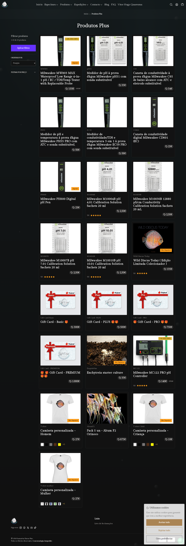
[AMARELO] (59, 444)
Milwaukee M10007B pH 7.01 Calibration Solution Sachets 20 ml (57, 264)
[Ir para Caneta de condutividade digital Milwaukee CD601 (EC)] (153, 112)
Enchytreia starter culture (105, 372)
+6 (156, 444)
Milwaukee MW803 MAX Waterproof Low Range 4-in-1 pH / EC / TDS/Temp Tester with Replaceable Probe (60, 78)
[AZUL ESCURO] (51, 504)
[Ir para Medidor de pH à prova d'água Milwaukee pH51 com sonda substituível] (107, 51)
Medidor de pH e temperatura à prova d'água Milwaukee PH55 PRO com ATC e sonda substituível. (59, 139)
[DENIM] (59, 504)
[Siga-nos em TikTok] (35, 527)
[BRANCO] (42, 444)
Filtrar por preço (19, 72)
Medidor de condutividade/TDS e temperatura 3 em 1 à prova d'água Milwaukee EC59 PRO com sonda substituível (107, 141)
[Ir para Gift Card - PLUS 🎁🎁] (107, 300)
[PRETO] (46, 444)
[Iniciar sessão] (177, 4)
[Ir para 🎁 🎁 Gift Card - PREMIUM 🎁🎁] (60, 351)
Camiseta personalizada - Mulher (58, 491)
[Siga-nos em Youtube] (31, 527)
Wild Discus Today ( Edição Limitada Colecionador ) (152, 262)
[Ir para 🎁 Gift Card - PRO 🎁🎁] (153, 300)
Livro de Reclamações (104, 524)
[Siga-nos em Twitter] (28, 527)
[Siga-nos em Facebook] (24, 527)
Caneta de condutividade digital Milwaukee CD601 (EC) (150, 138)
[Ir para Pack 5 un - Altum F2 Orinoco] (107, 409)
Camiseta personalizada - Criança (150, 432)
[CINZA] (51, 444)
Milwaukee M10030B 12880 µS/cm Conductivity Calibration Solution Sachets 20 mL (153, 204)
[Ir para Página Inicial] (5, 5)
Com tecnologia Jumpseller (42, 541)
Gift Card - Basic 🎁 (54, 322)
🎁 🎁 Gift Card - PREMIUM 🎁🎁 (60, 374)
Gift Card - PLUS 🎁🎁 (103, 322)
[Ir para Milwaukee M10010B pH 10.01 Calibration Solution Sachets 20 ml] (107, 238)
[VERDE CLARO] (55, 504)
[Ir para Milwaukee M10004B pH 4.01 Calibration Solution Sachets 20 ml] (107, 177)
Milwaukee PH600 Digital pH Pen (58, 200)
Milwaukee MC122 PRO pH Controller (152, 374)
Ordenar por (16, 58)
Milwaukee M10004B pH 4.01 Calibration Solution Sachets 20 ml (104, 202)
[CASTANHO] (55, 444)
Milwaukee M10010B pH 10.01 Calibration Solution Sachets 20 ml (105, 264)
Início (86, 14)
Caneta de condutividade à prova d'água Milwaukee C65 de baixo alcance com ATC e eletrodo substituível (153, 78)
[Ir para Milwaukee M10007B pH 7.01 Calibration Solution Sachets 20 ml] (60, 238)
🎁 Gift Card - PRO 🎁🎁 (150, 322)
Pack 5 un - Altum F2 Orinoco (101, 432)
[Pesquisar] (171, 4)
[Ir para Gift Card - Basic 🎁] (60, 300)
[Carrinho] (182, 4)
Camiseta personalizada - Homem (58, 432)
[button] (51, 4)
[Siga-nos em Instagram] (20, 527)
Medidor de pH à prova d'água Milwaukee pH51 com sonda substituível (106, 76)
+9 (64, 444)
